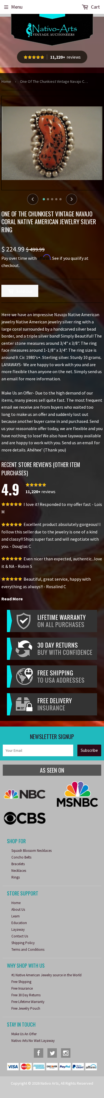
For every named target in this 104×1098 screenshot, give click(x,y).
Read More (12, 599)
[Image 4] (56, 199)
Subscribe (89, 750)
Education (19, 922)
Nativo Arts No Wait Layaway (33, 1040)
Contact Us (19, 936)
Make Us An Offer (24, 1034)
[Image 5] (60, 199)
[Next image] (71, 199)
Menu (16, 7)
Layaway (18, 929)
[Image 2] (48, 199)
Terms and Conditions (27, 949)
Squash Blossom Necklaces (31, 850)
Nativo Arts (49, 1083)
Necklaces (18, 870)
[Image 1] (44, 199)
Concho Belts (21, 857)
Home (6, 81)
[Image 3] (52, 199)
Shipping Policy (23, 942)
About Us (18, 909)
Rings (15, 877)
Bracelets (18, 864)
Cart (95, 7)
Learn (15, 916)
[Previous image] (32, 199)
